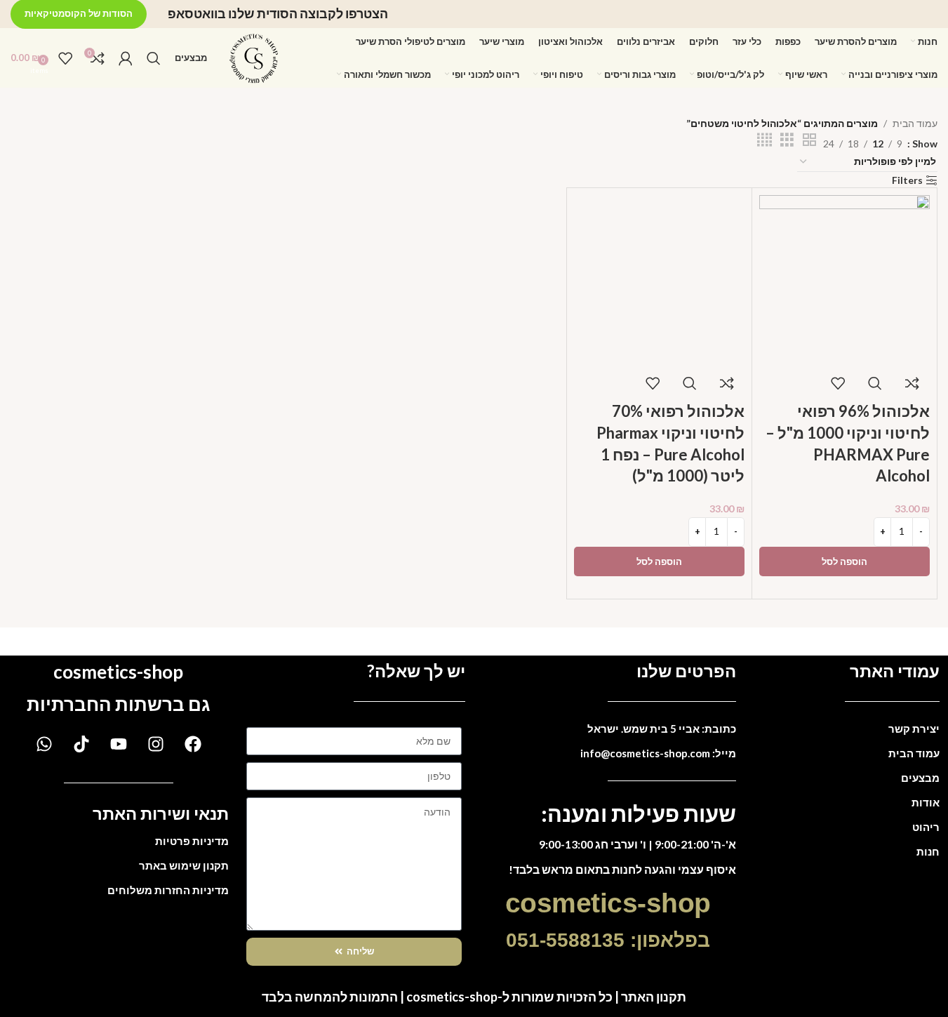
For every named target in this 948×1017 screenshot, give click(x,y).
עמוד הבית (915, 123)
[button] (844, 561)
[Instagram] (156, 744)
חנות (928, 851)
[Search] (154, 58)
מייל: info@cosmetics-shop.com (658, 753)
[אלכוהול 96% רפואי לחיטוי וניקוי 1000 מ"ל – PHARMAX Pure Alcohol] (844, 279)
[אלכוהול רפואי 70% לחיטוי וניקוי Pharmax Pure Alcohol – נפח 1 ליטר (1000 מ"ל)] (659, 279)
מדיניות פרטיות (192, 841)
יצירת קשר (914, 728)
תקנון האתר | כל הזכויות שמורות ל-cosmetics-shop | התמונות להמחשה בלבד (474, 996)
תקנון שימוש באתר (184, 865)
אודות (926, 802)
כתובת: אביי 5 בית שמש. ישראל (661, 728)
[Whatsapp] (44, 744)
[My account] (126, 58)
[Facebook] (193, 744)
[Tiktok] (81, 744)
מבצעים (920, 777)
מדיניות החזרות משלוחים (168, 890)
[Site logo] (254, 56)
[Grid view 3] (787, 140)
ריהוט (926, 826)
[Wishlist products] (65, 58)
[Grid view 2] (809, 140)
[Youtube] (118, 744)
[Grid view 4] (764, 140)
